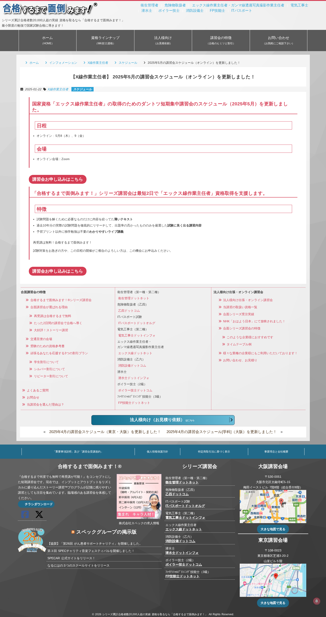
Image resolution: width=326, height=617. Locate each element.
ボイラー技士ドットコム (135, 390)
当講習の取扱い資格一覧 (239, 307)
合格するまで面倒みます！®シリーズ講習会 (60, 300)
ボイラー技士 (169, 10)
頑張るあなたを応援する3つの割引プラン (58, 353)
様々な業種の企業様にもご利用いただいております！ (260, 353)
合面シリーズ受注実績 (238, 314)
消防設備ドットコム (132, 365)
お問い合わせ (279, 40)
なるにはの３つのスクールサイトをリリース (78, 565)
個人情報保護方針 (157, 451)
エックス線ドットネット (135, 353)
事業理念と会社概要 (276, 451)
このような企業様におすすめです (249, 337)
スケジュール (127, 62)
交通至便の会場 (40, 339)
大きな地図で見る (273, 529)
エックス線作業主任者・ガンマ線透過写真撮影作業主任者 (238, 5)
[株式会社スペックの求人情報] (139, 518)
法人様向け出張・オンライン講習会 (247, 300)
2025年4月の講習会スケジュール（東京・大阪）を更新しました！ (105, 432)
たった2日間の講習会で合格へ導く (57, 323)
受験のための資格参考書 (47, 346)
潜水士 (146, 10)
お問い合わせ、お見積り (239, 360)
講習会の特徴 (221, 40)
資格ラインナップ (105, 40)
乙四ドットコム (129, 310)
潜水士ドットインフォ (133, 378)
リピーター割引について (50, 376)
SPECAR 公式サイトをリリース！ (71, 558)
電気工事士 (299, 5)
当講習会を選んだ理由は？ (45, 404)
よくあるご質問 (37, 390)
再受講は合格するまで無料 (52, 316)
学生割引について (46, 362)
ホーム (47, 40)
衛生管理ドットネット (133, 298)
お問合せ (32, 397)
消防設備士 (195, 10)
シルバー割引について (49, 369)
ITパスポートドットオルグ (136, 323)
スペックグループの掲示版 (106, 532)
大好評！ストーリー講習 (50, 330)
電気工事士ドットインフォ (136, 335)
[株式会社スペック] (32, 553)
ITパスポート (241, 10)
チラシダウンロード (38, 504)
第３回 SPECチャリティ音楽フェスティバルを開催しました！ (91, 551)
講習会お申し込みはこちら (57, 179)
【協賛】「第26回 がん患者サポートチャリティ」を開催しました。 (94, 543)
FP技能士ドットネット (134, 402)
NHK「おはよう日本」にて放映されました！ (254, 321)
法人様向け (163, 40)
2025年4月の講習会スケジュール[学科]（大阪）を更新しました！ (222, 432)
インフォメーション (62, 62)
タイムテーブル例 (239, 344)
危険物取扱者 (175, 5)
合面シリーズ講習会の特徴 (241, 328)
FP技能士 (217, 10)
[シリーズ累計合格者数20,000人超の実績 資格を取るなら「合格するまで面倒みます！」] (50, 15)
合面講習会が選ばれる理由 (48, 307)
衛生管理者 (149, 5)
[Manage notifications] (316, 601)
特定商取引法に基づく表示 (214, 451)
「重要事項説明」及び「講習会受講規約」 (78, 451)
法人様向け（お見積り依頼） (162, 419)
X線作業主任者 (97, 62)
